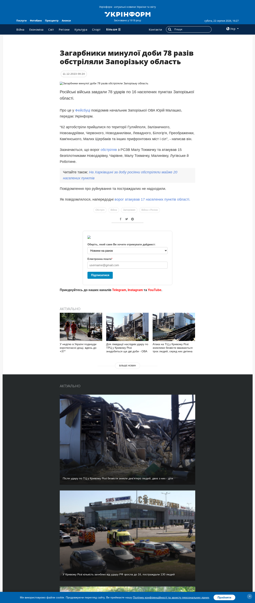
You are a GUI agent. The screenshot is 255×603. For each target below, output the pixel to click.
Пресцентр (52, 20)
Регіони (64, 29)
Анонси (66, 20)
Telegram (119, 290)
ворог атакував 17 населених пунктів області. (152, 199)
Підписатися (100, 275)
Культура (81, 29)
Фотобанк (36, 20)
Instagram (135, 290)
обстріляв (109, 150)
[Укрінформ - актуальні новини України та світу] (127, 14)
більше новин (127, 365)
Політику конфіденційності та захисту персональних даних (171, 597)
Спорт (96, 29)
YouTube (154, 290)
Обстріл (99, 210)
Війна (20, 29)
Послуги (21, 20)
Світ (51, 29)
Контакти (155, 29)
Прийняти (224, 597)
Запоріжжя (129, 210)
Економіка (36, 29)
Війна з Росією (149, 210)
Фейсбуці (82, 110)
